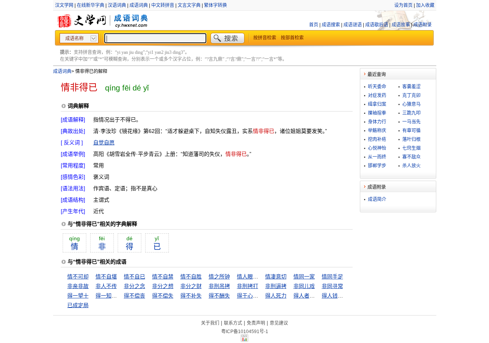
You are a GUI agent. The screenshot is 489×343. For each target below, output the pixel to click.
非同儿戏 (304, 286)
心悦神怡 (377, 148)
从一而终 (377, 157)
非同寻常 (332, 286)
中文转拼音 (162, 5)
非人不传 (106, 286)
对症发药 (377, 95)
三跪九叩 (411, 113)
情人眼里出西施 (255, 276)
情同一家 (304, 276)
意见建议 (279, 323)
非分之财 (191, 286)
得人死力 (276, 296)
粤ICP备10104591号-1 (244, 331)
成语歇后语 (376, 25)
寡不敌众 (411, 157)
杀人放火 (411, 165)
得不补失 (191, 296)
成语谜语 (352, 25)
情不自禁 (162, 276)
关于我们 (210, 323)
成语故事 (401, 25)
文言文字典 (189, 5)
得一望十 (78, 296)
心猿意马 (411, 104)
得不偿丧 (134, 296)
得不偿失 (162, 296)
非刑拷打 (247, 286)
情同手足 (332, 276)
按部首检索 (292, 37)
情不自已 (134, 276)
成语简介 (377, 199)
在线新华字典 (90, 5)
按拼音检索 (264, 37)
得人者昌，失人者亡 (317, 296)
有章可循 (411, 130)
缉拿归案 (377, 104)
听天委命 (377, 86)
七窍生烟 (411, 148)
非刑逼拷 (276, 286)
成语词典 (139, 5)
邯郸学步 (377, 165)
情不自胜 (191, 276)
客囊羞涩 (411, 86)
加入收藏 (425, 5)
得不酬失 (219, 296)
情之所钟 (219, 276)
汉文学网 (64, 5)
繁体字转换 (215, 5)
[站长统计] (244, 340)
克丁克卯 (411, 95)
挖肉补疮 (377, 139)
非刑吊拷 (219, 286)
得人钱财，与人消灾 (346, 296)
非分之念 (134, 286)
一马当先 (411, 122)
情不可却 (78, 276)
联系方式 (233, 323)
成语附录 (422, 25)
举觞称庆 (377, 130)
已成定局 (78, 305)
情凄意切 (276, 276)
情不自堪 (106, 276)
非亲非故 (78, 286)
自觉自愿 (104, 142)
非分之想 (162, 286)
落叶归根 (411, 139)
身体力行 (377, 122)
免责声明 (256, 323)
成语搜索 (331, 25)
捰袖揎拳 (377, 113)
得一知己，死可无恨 (120, 296)
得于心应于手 (253, 296)
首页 (313, 25)
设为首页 (403, 5)
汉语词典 (117, 5)
